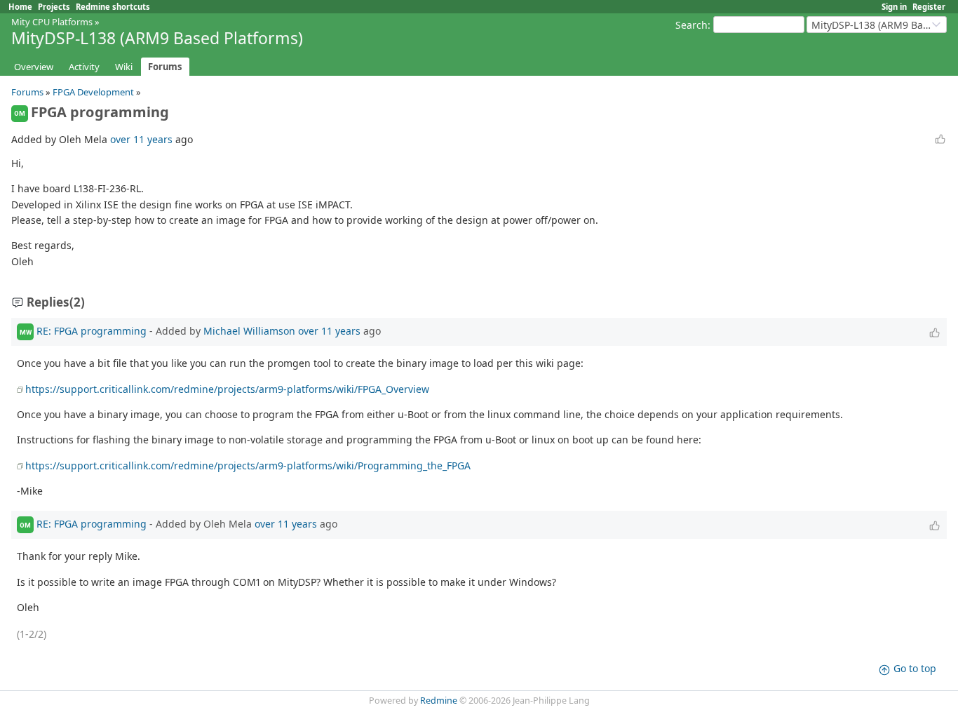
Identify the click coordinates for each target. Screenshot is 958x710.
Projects (54, 6)
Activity (84, 66)
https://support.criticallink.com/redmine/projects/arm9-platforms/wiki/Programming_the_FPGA (248, 465)
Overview (33, 66)
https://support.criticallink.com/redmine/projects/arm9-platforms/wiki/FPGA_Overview (227, 389)
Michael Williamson (249, 330)
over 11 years (141, 139)
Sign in (894, 6)
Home (20, 6)
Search (691, 25)
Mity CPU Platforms (52, 21)
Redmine (438, 700)
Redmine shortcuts (113, 6)
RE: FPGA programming (91, 330)
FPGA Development (93, 92)
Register (928, 6)
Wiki (124, 66)
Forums (165, 66)
